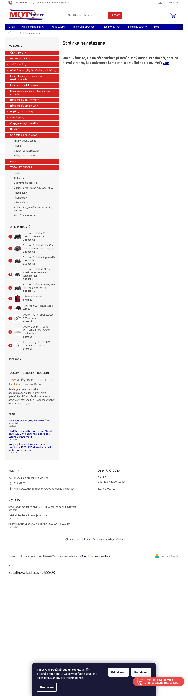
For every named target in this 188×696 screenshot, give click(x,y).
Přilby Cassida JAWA (25, 155)
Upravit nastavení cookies (95, 556)
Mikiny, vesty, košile (25, 141)
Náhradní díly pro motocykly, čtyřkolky (103, 539)
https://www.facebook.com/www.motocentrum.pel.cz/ (44, 489)
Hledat (115, 15)
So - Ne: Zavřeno (107, 489)
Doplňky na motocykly (26, 183)
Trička (17, 146)
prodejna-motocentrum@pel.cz (31, 478)
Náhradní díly (21, 203)
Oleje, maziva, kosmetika (24, 123)
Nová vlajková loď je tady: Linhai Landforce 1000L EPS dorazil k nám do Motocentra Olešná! (30, 447)
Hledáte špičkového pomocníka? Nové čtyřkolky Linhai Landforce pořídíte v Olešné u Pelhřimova (30, 434)
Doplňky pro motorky (21, 111)
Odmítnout (117, 672)
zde (79, 678)
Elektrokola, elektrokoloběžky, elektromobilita (27, 77)
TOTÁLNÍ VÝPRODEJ (21, 167)
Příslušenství (21, 198)
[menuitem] (11, 27)
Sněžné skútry (18, 64)
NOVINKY (15, 129)
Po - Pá (102, 477)
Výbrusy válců (72, 539)
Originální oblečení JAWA (23, 135)
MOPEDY (14, 161)
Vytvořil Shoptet (171, 556)
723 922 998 (20, 483)
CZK (159, 3)
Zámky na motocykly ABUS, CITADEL (33, 188)
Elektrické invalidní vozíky (24, 85)
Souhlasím (140, 672)
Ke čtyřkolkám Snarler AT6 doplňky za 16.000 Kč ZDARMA (39, 524)
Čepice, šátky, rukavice (27, 151)
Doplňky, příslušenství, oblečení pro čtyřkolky (30, 92)
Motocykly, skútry (20, 59)
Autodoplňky (17, 117)
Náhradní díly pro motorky (24, 106)
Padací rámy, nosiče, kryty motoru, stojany (33, 209)
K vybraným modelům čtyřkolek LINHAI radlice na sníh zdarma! (42, 507)
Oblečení (19, 178)
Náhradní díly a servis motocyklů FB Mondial (29, 422)
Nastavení (45, 687)
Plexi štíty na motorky (26, 215)
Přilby (17, 173)
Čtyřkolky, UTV (18, 53)
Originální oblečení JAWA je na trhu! (27, 515)
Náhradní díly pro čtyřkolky (24, 100)
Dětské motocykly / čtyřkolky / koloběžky (33, 70)
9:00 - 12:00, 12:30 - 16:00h (111, 482)
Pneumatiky (20, 193)
